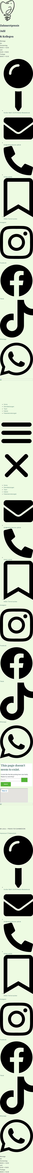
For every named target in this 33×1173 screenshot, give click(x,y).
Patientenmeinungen (10, 413)
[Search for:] (14, 780)
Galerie (6, 411)
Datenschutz (12, 833)
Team (5, 409)
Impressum (3, 833)
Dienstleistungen (9, 406)
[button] (16, 449)
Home (6, 404)
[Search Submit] (24, 780)
